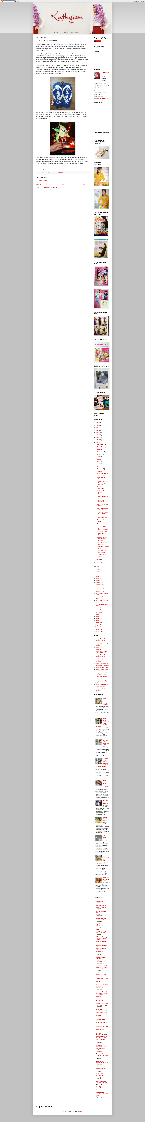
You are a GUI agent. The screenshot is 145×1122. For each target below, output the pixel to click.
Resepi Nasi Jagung (101, 676)
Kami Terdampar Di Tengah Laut (102, 497)
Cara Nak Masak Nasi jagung (105, 802)
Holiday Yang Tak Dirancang (102, 500)
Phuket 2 (97, 616)
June (98, 459)
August (99, 454)
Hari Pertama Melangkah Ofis (102, 516)
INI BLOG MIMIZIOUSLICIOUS (101, 1034)
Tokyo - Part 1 (99, 622)
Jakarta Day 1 (99, 607)
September (100, 451)
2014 (97, 435)
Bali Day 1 (98, 569)
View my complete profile (101, 98)
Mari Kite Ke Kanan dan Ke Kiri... (102, 474)
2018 (97, 425)
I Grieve (98, 914)
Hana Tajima (99, 1087)
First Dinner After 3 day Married (102, 551)
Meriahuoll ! (99, 1054)
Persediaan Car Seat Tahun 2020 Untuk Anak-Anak (101, 995)
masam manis (100, 1066)
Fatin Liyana (99, 1009)
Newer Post (39, 184)
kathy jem (106, 72)
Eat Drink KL (99, 901)
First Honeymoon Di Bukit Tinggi (102, 512)
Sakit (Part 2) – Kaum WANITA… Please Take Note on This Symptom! (102, 1003)
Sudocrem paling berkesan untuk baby (105, 838)
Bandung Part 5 (99, 589)
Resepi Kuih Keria (100, 678)
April (98, 464)
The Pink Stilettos (101, 1074)
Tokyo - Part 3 (99, 627)
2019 (97, 422)
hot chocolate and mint (101, 912)
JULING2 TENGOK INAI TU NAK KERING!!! (102, 539)
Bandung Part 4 (99, 587)
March (99, 466)
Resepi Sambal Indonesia (99, 660)
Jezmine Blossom (101, 1081)
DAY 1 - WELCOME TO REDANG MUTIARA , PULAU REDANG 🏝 (102, 940)
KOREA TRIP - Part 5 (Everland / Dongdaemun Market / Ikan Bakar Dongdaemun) (102, 984)
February (100, 469)
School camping (100, 1029)
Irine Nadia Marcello (101, 991)
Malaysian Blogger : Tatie (101, 946)
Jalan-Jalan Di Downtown (101, 478)
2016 (97, 430)
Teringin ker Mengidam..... (101, 487)
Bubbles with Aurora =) (102, 1062)
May (98, 461)
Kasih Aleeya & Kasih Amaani (102, 979)
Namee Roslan (100, 1092)
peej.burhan (99, 973)
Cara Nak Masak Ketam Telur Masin (105, 742)
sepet (97, 929)
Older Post (85, 184)
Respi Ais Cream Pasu (101, 667)
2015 (97, 432)
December (100, 444)
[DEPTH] (98, 1088)
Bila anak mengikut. (101, 974)
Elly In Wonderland (101, 965)
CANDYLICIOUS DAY (101, 1082)
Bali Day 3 (98, 574)
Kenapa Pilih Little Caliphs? (105, 819)
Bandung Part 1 (99, 580)
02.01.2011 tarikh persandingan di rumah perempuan (102, 528)
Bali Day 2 (98, 572)
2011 (97, 442)
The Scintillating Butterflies (100, 957)
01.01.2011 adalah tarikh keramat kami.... (102, 533)
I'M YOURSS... (100, 1000)
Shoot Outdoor (101, 524)
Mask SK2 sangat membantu (102, 543)
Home (62, 184)
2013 (97, 437)
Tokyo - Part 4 (99, 629)
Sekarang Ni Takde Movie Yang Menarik (102, 483)
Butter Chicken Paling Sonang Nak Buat (105, 701)
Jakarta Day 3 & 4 (100, 612)
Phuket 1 (97, 614)
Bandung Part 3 (99, 584)
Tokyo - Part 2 (99, 625)
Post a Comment (42, 180)
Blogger (80, 1111)
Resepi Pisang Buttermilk (99, 648)
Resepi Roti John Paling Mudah (105, 879)
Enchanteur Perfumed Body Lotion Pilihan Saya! (101, 1048)
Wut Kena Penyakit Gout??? (102, 504)
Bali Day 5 (98, 578)
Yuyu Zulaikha (100, 924)
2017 (97, 427)
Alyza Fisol (99, 1045)
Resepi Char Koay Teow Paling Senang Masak (102, 673)
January (99, 471)
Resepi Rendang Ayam (101, 684)
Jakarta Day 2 (99, 610)
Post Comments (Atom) (50, 187)
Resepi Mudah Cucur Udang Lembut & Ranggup (101, 640)
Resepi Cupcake (100, 686)
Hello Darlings (99, 925)
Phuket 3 (97, 618)
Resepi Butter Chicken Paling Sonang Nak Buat (102, 664)
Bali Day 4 (98, 576)
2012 (97, 440)
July (98, 456)
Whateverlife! (99, 1061)
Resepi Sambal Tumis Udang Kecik (101, 689)
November (100, 447)
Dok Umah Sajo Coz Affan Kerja (102, 508)
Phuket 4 (97, 620)
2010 (97, 559)
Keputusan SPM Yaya (101, 919)
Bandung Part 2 (99, 582)
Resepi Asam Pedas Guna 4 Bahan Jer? (101, 651)
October (99, 449)
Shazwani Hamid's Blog (101, 1020)
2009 (97, 562)
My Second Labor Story (102, 1022)
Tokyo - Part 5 (99, 631)
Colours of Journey (101, 937)
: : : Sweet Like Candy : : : (102, 1027)
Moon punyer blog (101, 918)
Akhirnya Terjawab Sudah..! (102, 555)
